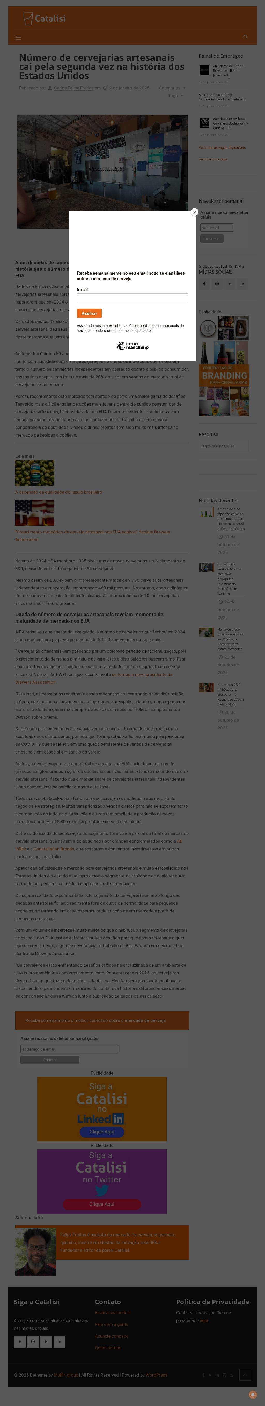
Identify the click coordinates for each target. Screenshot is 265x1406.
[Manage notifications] (253, 1395)
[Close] (194, 212)
